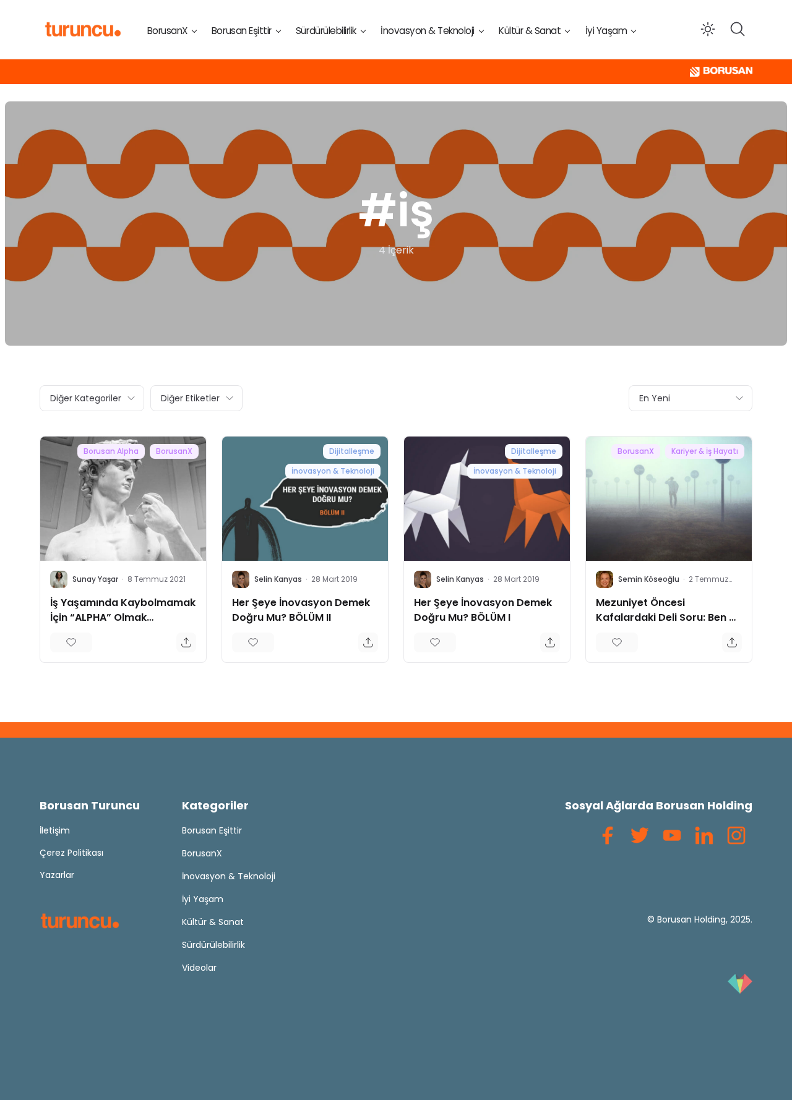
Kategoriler (215, 805)
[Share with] (186, 642)
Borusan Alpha (111, 451)
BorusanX (167, 30)
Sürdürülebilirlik (326, 30)
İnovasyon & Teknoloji (428, 30)
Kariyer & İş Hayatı (704, 451)
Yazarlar (57, 875)
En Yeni (654, 398)
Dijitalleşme (351, 451)
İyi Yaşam (606, 30)
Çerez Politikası (71, 852)
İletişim (55, 830)
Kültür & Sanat (530, 30)
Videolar (199, 967)
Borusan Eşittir (242, 30)
